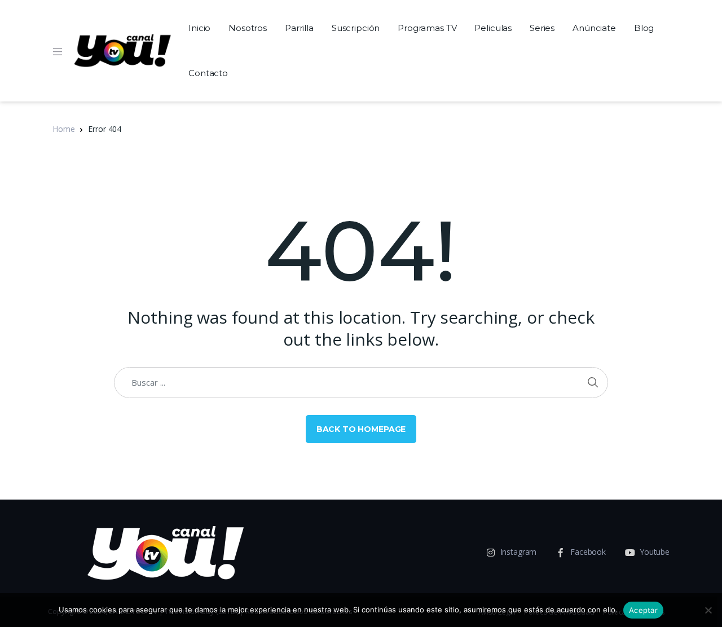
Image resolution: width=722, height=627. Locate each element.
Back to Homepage (361, 429)
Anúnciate (594, 28)
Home (63, 128)
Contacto (208, 73)
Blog (644, 28)
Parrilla (299, 28)
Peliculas (493, 28)
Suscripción (356, 28)
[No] (708, 610)
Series (542, 28)
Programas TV (427, 28)
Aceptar (643, 610)
